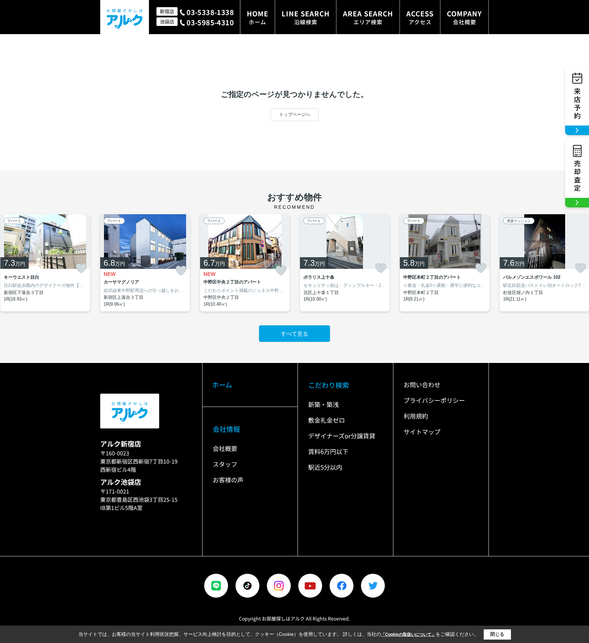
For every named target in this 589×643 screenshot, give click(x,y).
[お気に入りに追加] (81, 268)
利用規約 (416, 415)
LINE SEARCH (306, 17)
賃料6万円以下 (328, 451)
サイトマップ (422, 431)
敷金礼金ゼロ (326, 419)
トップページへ (294, 114)
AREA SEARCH (368, 17)
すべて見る (294, 334)
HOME (257, 17)
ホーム (222, 385)
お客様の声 (228, 479)
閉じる (497, 634)
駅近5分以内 (325, 467)
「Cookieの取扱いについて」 (408, 634)
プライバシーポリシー (434, 400)
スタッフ (225, 463)
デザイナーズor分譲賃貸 (341, 435)
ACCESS (420, 17)
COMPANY (464, 17)
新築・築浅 (323, 404)
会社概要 (225, 448)
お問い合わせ (422, 384)
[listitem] (145, 263)
